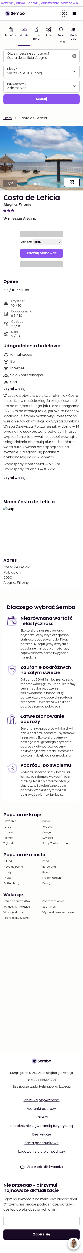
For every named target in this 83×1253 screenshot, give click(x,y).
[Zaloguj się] (63, 13)
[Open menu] (74, 13)
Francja (8, 832)
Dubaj (46, 883)
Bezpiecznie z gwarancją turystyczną (41, 1126)
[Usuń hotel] (74, 56)
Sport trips (49, 906)
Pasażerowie (16, 84)
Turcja (7, 826)
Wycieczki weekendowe (58, 912)
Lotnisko (26, 242)
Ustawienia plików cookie (45, 1166)
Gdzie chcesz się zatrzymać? (28, 53)
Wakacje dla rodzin (15, 912)
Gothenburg (11, 883)
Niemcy (8, 838)
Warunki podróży (41, 1109)
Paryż (46, 861)
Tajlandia (9, 843)
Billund (7, 861)
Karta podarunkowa (41, 1143)
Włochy (47, 826)
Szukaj (41, 99)
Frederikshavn (51, 878)
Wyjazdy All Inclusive (16, 906)
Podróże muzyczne (16, 918)
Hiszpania (9, 821)
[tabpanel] (41, 76)
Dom (7, 118)
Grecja (46, 832)
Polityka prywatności (42, 1100)
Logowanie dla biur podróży (41, 1152)
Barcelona (49, 866)
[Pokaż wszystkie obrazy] (72, 182)
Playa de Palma (13, 866)
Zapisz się (41, 1234)
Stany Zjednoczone (55, 843)
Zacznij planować (42, 253)
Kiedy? (12, 69)
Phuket (7, 878)
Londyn (8, 872)
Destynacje (41, 1135)
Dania (46, 821)
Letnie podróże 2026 (16, 901)
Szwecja (47, 838)
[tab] (10, 35)
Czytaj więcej (14, 389)
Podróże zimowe (53, 901)
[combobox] (38, 58)
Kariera (42, 1117)
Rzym (45, 872)
